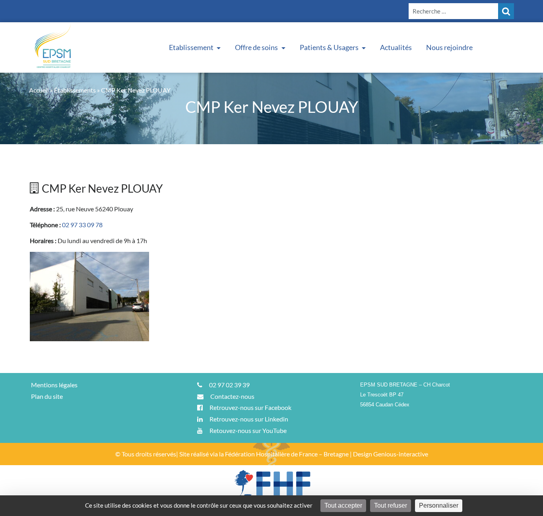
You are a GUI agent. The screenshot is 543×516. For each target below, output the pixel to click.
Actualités (396, 47)
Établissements (75, 90)
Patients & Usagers (330, 47)
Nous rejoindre (449, 47)
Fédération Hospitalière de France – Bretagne (287, 454)
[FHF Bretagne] (271, 489)
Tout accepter (343, 505)
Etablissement (192, 47)
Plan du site (47, 396)
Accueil (39, 90)
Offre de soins (257, 47)
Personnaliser (438, 505)
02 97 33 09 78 (82, 224)
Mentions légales (54, 384)
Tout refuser (390, 505)
